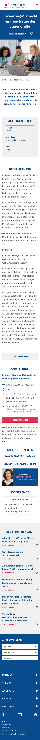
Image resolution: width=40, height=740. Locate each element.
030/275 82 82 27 (23, 477)
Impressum (6, 728)
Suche (20, 664)
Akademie (8, 706)
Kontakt (7, 675)
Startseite (7, 80)
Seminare (18, 80)
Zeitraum (7, 658)
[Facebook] (4, 715)
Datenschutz (6, 725)
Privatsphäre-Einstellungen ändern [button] (13, 734)
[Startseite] (15, 5)
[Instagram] (20, 715)
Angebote (8, 690)
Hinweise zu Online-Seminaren (12, 731)
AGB (3, 721)
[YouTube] (36, 715)
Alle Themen (9, 646)
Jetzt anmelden (17, 33)
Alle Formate (9, 652)
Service (6, 698)
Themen (7, 682)
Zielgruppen (20, 356)
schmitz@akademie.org (26, 479)
